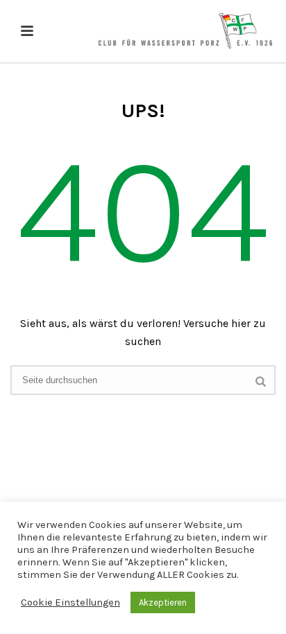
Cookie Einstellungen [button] (70, 602)
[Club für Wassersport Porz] (185, 31)
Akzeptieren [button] (163, 602)
